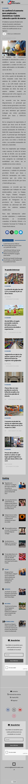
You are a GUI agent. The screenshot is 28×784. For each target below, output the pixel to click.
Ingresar (14, 700)
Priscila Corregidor (13, 34)
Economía (5, 8)
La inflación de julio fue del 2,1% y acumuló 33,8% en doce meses (14, 291)
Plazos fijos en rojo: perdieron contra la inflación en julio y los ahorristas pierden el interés (12, 392)
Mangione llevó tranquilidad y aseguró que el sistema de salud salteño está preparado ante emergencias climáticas (11, 577)
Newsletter (15, 640)
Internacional (9, 621)
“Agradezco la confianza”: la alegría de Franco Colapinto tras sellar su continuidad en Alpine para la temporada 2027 (11, 488)
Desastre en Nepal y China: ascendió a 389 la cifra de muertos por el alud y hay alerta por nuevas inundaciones (11, 627)
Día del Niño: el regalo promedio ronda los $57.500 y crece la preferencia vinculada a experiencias (13, 325)
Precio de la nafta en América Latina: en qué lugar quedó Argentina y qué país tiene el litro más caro (13, 457)
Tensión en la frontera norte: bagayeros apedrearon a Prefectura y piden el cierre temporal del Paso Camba (11, 610)
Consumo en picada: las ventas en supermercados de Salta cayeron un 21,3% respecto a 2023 (14, 424)
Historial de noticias (15, 694)
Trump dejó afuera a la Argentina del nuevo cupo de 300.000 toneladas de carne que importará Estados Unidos (11, 558)
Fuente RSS (14, 697)
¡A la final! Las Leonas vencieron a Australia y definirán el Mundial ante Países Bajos (11, 594)
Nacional (8, 603)
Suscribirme (14, 661)
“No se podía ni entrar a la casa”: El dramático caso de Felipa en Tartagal (11, 530)
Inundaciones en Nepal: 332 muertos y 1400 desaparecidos (11, 543)
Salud (7, 569)
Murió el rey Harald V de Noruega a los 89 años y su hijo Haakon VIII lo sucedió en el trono (13, 260)
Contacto (15, 691)
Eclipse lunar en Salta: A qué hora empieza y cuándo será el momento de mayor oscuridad (11, 518)
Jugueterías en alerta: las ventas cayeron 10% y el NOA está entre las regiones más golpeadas (13, 357)
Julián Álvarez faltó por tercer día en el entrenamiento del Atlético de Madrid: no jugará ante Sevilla (12, 252)
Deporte (7, 589)
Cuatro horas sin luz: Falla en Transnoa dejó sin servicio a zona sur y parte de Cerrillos (12, 245)
